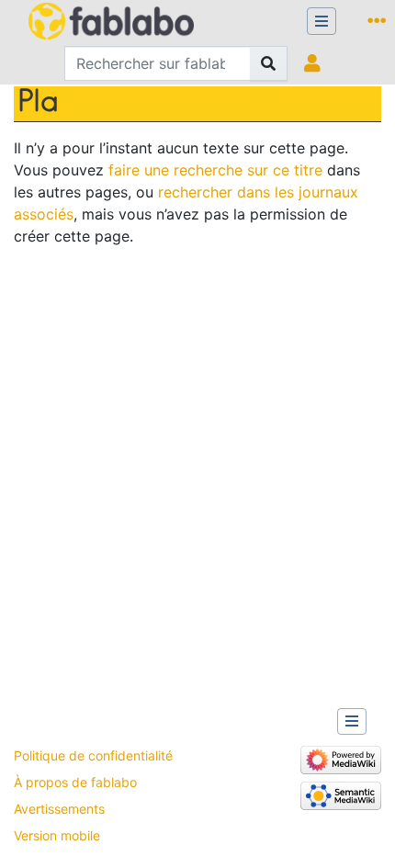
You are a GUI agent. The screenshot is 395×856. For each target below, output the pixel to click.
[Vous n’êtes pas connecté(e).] (316, 63)
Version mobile (57, 835)
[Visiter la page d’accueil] (111, 23)
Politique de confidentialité (93, 755)
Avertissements (59, 809)
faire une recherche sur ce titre (215, 170)
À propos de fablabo (75, 782)
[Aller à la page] (269, 63)
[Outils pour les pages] (380, 21)
